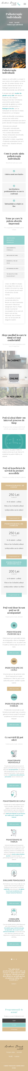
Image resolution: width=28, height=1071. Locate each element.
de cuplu (14, 801)
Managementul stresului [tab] (11, 249)
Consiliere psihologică (14, 920)
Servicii (16, 22)
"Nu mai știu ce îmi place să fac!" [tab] (12, 275)
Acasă (11, 22)
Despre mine (10, 1052)
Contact (16, 1056)
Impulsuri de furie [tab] (12, 255)
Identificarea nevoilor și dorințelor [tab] (11, 240)
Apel (14, 1020)
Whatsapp (14, 1029)
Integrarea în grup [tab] (12, 268)
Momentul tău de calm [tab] (12, 262)
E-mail (14, 1025)
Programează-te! (14, 518)
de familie (14, 841)
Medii (10, 1056)
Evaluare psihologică (14, 880)
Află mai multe (14, 653)
